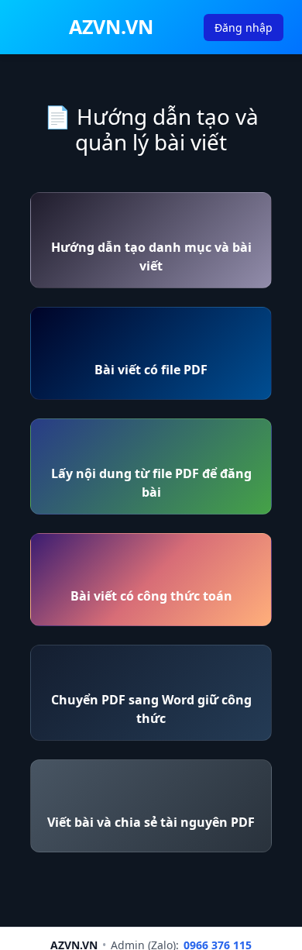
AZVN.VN (111, 26)
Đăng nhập (243, 27)
